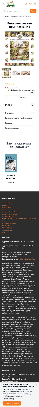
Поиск (33, 11)
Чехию (13, 279)
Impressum (6, 225)
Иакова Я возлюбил (10, 176)
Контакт (4, 205)
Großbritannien (18, 336)
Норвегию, (20, 281)
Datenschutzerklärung (9, 223)
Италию (12, 277)
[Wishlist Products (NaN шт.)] (30, 4)
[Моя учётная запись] (26, 4)
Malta (13, 329)
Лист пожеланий (7, 203)
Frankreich (22, 327)
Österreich (6, 331)
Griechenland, (7, 336)
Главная (6, 16)
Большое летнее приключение (21, 16)
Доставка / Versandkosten (10, 212)
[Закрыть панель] (36, 385)
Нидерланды (7, 272)
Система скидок (7, 230)
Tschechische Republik (18, 333)
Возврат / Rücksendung (10, 214)
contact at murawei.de (26, 259)
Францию (16, 272)
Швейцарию (27, 270)
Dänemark (31, 324)
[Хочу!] (32, 105)
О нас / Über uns (7, 216)
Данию (20, 270)
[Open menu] (3, 4)
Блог (3, 232)
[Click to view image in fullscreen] (19, 48)
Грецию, (26, 279)
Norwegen (29, 336)
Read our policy (8, 399)
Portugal (19, 329)
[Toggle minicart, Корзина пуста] (35, 4)
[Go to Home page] (11, 4)
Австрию (5, 277)
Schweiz (5, 327)
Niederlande (13, 327)
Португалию (22, 274)
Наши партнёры (7, 228)
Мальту (14, 274)
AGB (3, 210)
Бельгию (23, 272)
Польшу (19, 279)
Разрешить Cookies (12, 403)
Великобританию (8, 281)
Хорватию (28, 277)
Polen (29, 333)
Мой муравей (6, 207)
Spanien (26, 329)
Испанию (31, 274)
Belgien (29, 327)
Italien (13, 331)
